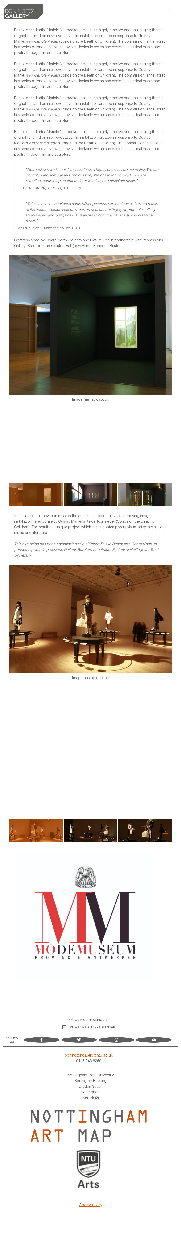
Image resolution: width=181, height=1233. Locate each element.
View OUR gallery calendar (92, 1027)
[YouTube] (154, 1040)
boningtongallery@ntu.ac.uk (89, 1055)
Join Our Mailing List (92, 1019)
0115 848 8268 (88, 1060)
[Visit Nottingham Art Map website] (89, 1126)
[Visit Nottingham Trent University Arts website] (88, 1169)
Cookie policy (90, 1204)
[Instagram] (116, 1040)
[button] (171, 12)
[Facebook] (41, 1040)
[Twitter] (79, 1040)
